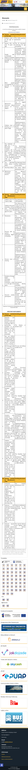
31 (3, 579)
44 (16, 583)
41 (7, 583)
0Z (7, 600)
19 (12, 572)
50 (7, 586)
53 (16, 586)
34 (16, 579)
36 (24, 579)
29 (20, 576)
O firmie (3, 754)
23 (20, 572)
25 (3, 576)
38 (3, 583)
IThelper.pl (18, 768)
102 (12, 590)
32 (7, 579)
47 (3, 586)
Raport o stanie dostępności (6, 759)
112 (8, 594)
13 (20, 569)
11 (12, 569)
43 (12, 583)
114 (12, 594)
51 (12, 586)
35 (20, 579)
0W (3, 600)
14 (24, 569)
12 (16, 569)
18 (7, 572)
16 (3, 572)
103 (16, 590)
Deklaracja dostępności (5, 756)
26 (7, 576)
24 (24, 572)
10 (7, 569)
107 (24, 590)
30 (24, 576)
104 (20, 590)
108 (3, 594)
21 (16, 572)
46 (24, 583)
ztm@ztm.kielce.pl (9, 742)
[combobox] (21, 2)
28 (16, 576)
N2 (8, 606)
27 (12, 576)
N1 (3, 606)
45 (20, 583)
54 (20, 586)
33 (12, 579)
